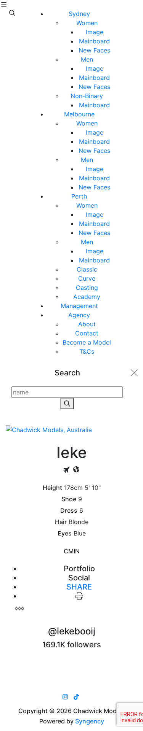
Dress (68, 510)
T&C (86, 351)
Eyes (65, 533)
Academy (86, 296)
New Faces (94, 50)
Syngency (89, 721)
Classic (87, 269)
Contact (86, 333)
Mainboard (94, 41)
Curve (86, 278)
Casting (87, 287)
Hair (61, 522)
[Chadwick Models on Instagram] (65, 697)
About (87, 324)
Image (94, 32)
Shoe (68, 499)
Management (79, 306)
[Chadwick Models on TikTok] (76, 697)
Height (52, 487)
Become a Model (87, 342)
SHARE (79, 586)
